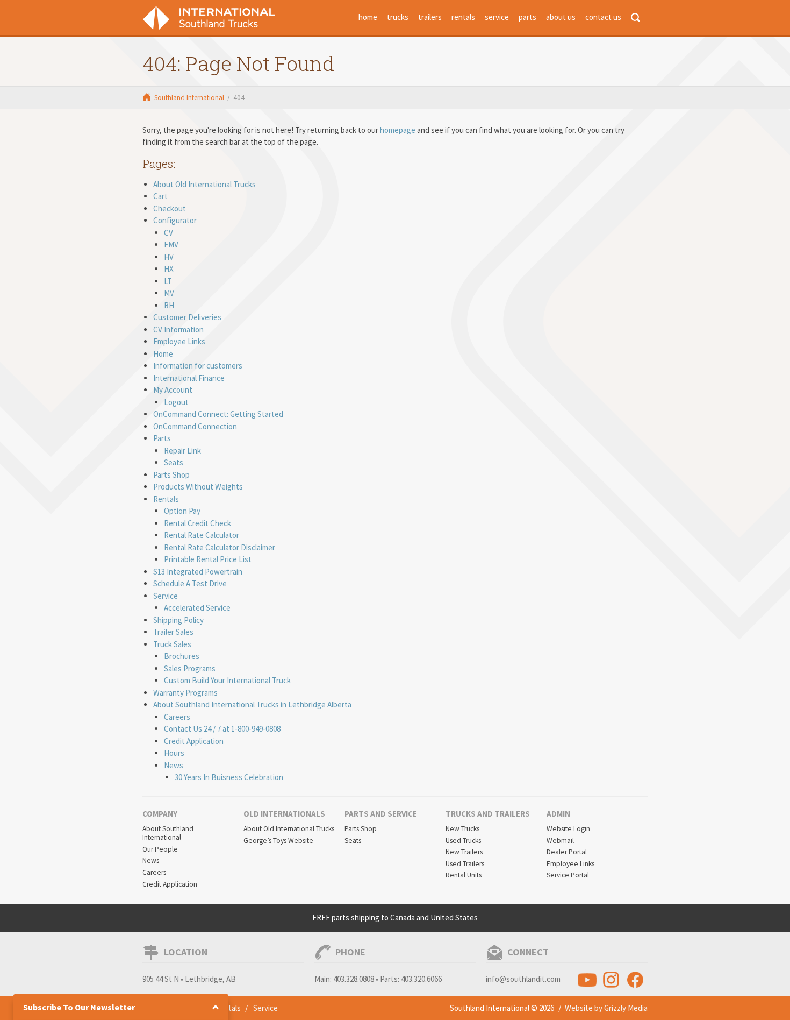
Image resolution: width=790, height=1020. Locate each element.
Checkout (169, 208)
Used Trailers (465, 863)
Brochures (181, 656)
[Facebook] (635, 979)
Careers (177, 717)
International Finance (189, 378)
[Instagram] (611, 979)
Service (165, 596)
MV (169, 293)
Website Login (568, 828)
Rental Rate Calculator (201, 535)
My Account (172, 390)
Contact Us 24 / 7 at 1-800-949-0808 (222, 729)
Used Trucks (463, 840)
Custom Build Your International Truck (227, 680)
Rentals (166, 499)
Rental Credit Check (197, 523)
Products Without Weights (198, 486)
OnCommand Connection (195, 426)
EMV (171, 244)
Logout (176, 402)
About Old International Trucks (204, 184)
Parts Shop (171, 475)
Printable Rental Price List (208, 559)
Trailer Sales (173, 632)
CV (168, 233)
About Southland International (167, 833)
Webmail (560, 840)
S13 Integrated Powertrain (197, 571)
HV (169, 257)
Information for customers (197, 365)
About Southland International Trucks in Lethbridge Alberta (252, 704)
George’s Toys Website (278, 840)
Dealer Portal (567, 851)
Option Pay (182, 511)
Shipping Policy (178, 620)
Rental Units (464, 875)
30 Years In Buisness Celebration (229, 777)
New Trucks (462, 828)
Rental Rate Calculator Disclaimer (219, 547)
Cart (160, 196)
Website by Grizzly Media (606, 1008)
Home (163, 354)
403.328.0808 (353, 979)
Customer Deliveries (187, 317)
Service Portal (568, 875)
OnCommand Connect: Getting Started (218, 414)
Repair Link (182, 450)
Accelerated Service (197, 608)
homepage (397, 130)
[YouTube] (587, 979)
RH (169, 305)
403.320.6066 (421, 979)
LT (168, 281)
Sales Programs (190, 668)
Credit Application (194, 741)
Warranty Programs (185, 693)
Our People (160, 849)
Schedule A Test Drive (190, 583)
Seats (173, 462)
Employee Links (179, 341)
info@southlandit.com (523, 979)
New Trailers (464, 851)
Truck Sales (172, 644)
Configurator (175, 220)
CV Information (178, 329)
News (173, 765)
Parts (162, 438)
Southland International (189, 97)
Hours (174, 753)
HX (169, 269)
